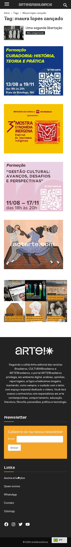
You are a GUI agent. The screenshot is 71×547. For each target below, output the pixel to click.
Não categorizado (35, 32)
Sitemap (9, 511)
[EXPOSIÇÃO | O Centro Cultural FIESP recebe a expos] (35, 290)
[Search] (65, 5)
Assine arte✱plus (14, 478)
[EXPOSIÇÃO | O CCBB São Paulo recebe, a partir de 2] (35, 311)
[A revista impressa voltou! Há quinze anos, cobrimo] (14, 290)
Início (7, 13)
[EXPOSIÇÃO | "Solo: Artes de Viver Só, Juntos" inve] (14, 311)
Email (11, 438)
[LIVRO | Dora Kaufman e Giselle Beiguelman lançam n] (56, 311)
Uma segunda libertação (44, 28)
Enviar (14, 447)
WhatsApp (10, 494)
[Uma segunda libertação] (14, 33)
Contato (9, 503)
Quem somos (12, 486)
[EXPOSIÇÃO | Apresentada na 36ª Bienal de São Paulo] (56, 290)
